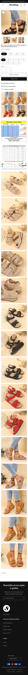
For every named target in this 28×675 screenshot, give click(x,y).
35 (3, 59)
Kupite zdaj (14, 78)
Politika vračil (6, 626)
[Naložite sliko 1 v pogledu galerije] (7, 40)
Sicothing (7, 667)
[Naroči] (23, 598)
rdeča (10, 53)
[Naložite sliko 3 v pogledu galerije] (21, 40)
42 (13, 63)
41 (8, 63)
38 (18, 59)
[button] (3, 5)
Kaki (17, 53)
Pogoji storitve (6, 633)
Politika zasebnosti (8, 623)
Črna (4, 53)
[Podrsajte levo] (1, 40)
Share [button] (4, 572)
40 (3, 63)
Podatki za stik (19, 671)
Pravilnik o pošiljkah (11, 671)
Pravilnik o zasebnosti (11, 669)
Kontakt (5, 645)
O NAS (4, 642)
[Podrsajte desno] (26, 40)
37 (13, 59)
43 (18, 63)
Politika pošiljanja (7, 629)
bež (23, 53)
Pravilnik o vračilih (22, 667)
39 (23, 59)
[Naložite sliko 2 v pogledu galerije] (14, 40)
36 (8, 59)
